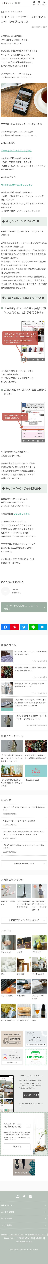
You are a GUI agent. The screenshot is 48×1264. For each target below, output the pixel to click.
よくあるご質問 (7, 1212)
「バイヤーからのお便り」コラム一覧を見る (21, 607)
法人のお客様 (6, 1219)
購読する (17, 1147)
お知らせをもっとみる (24, 863)
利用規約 (4, 1235)
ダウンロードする (31, 1095)
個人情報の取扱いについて (37, 1235)
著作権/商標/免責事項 (24, 1241)
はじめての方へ (7, 1205)
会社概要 (38, 1238)
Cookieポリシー (9, 1238)
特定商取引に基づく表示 (25, 1238)
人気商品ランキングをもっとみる (24, 920)
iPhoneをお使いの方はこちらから (16, 151)
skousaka (16, 593)
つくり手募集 (6, 1225)
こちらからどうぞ (21, 514)
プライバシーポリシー (16, 1235)
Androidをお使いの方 (16, 185)
